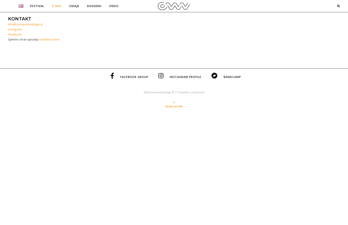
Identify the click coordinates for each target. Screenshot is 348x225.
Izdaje (74, 6)
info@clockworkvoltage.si (25, 24)
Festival (37, 6)
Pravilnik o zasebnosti (191, 92)
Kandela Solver (49, 39)
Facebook (14, 34)
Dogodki (94, 6)
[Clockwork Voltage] (174, 5)
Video (114, 6)
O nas (56, 6)
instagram (15, 29)
